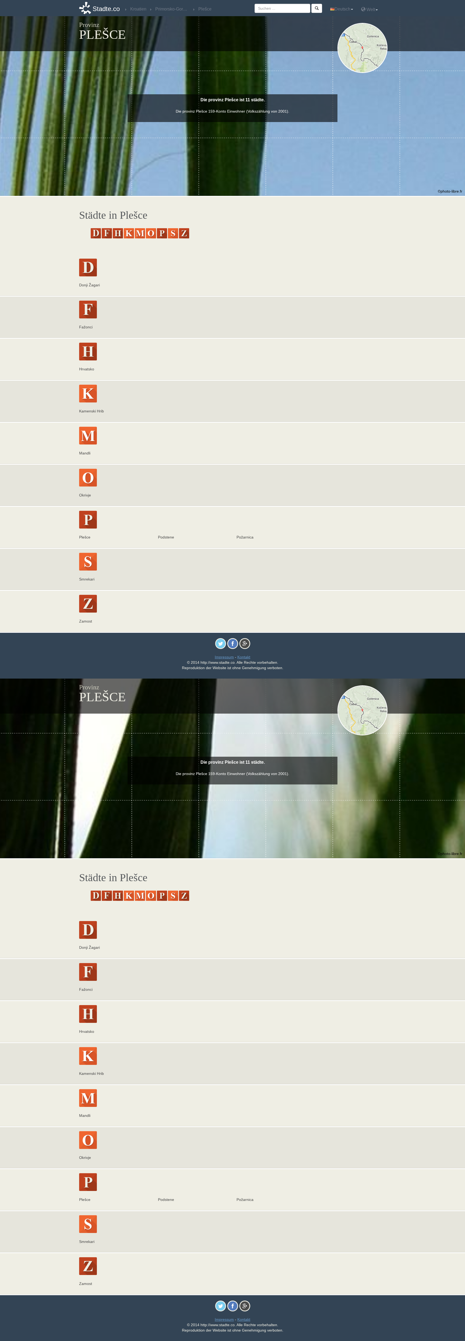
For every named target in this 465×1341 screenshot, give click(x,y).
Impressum (224, 657)
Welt (370, 9)
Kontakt (243, 657)
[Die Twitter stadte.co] (220, 643)
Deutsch (342, 9)
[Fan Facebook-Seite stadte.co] (232, 643)
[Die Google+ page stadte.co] (244, 643)
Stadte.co (106, 8)
